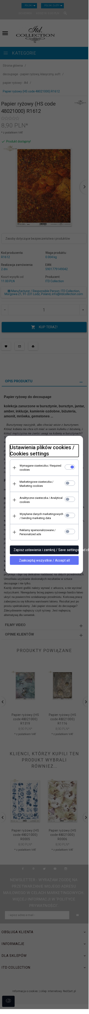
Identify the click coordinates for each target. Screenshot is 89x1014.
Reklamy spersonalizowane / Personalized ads (37, 532)
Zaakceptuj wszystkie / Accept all (44, 560)
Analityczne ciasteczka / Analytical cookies (41, 500)
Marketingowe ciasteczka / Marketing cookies (36, 483)
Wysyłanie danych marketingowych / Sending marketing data (41, 516)
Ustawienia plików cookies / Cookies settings (42, 450)
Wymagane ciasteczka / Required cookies (40, 467)
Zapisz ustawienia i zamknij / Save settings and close (46, 550)
